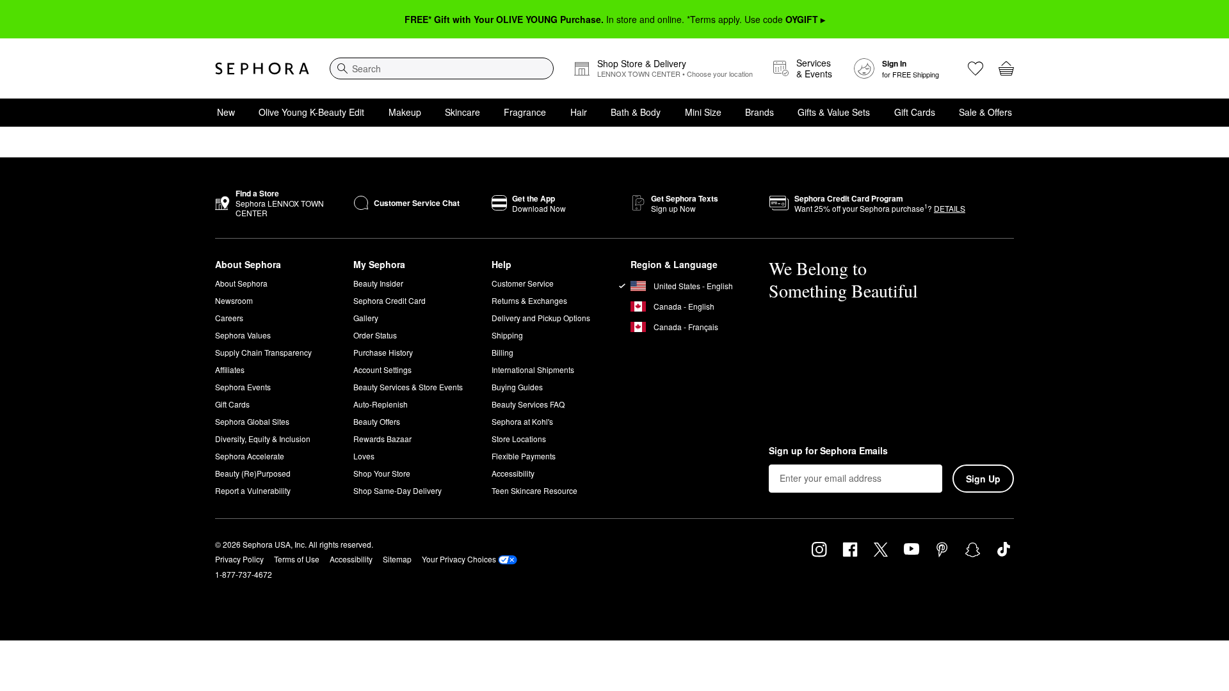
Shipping (507, 335)
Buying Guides (517, 386)
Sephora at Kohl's (522, 421)
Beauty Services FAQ (528, 404)
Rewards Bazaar (382, 438)
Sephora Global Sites (252, 421)
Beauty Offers (376, 421)
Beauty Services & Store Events (408, 386)
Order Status (375, 335)
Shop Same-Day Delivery (397, 490)
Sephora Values (243, 335)
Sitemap (397, 558)
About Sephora (241, 283)
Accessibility (513, 473)
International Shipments (533, 369)
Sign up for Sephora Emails (828, 451)
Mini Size (703, 112)
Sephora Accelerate (249, 455)
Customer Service (523, 283)
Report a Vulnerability (253, 490)
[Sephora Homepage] (262, 68)
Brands (759, 112)
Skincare (462, 112)
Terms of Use (296, 558)
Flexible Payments (524, 455)
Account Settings (382, 369)
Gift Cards (914, 112)
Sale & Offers (985, 112)
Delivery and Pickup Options (541, 317)
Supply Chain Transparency (263, 352)
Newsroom (234, 300)
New (226, 112)
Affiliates (230, 369)
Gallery (365, 317)
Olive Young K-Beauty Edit (311, 112)
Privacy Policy (239, 558)
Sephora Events (243, 386)
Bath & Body (636, 112)
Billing (502, 352)
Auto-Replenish (380, 404)
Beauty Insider (378, 283)
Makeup (405, 112)
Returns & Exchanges (529, 300)
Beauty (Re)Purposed (253, 473)
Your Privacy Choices (459, 558)
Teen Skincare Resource (534, 490)
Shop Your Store (381, 473)
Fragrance (525, 112)
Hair (578, 112)
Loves (363, 455)
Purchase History (383, 352)
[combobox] (442, 68)
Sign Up (983, 478)
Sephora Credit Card (389, 300)
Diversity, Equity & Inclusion (262, 438)
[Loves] (975, 68)
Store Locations (519, 438)
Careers (229, 317)
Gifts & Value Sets (834, 112)
